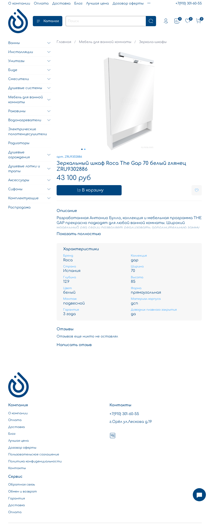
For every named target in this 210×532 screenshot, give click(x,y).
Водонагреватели (24, 120)
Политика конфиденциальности (35, 461)
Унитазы (16, 61)
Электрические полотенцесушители (27, 131)
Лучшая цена (97, 3)
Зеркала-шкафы (153, 42)
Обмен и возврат (22, 491)
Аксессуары (18, 180)
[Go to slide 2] (84, 149)
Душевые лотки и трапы (24, 168)
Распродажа (19, 207)
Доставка (61, 3)
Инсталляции (20, 52)
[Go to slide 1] (81, 149)
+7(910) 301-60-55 (189, 3)
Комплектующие (23, 198)
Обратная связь (21, 484)
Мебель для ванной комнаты (105, 42)
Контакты (17, 468)
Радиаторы (18, 143)
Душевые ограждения (19, 155)
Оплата (41, 3)
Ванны (14, 43)
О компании (19, 3)
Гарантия (16, 498)
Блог (78, 3)
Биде (12, 70)
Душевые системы (25, 88)
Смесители (18, 79)
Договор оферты (128, 3)
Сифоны (15, 189)
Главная (64, 42)
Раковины (16, 111)
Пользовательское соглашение (33, 454)
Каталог (51, 21)
